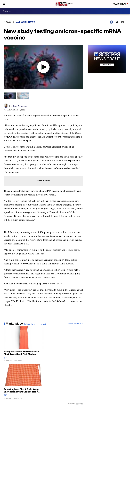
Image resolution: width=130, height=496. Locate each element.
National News (25, 22)
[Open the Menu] (4, 4)
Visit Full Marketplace (74, 323)
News (7, 22)
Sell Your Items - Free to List (35, 324)
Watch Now (120, 4)
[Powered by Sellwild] (79, 404)
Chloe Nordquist (19, 106)
